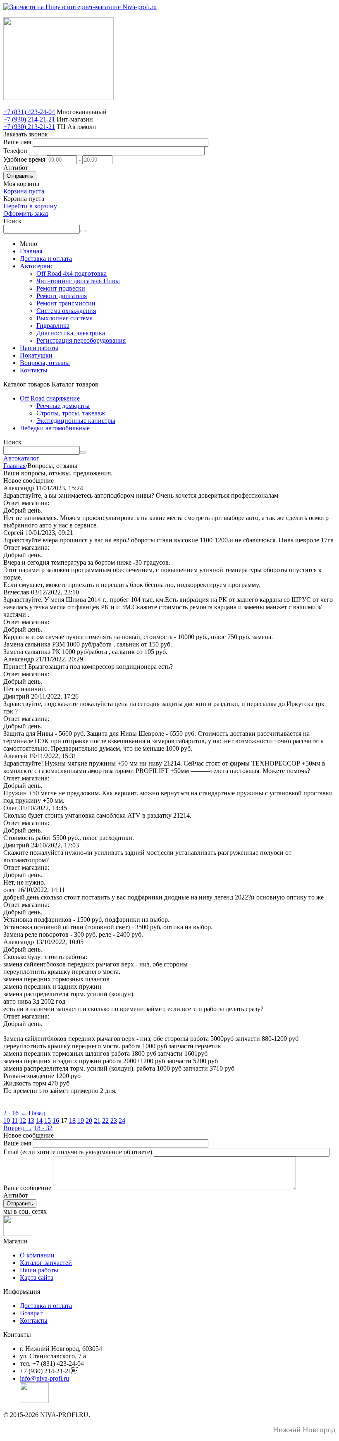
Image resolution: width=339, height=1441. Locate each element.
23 (113, 1120)
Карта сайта (36, 1277)
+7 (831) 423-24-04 (29, 111)
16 (56, 1120)
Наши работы (39, 347)
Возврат (31, 1313)
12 (22, 1120)
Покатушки (36, 355)
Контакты (34, 370)
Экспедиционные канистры (75, 420)
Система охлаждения (66, 310)
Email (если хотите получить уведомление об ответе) (77, 1151)
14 (39, 1120)
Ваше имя (17, 142)
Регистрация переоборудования (81, 340)
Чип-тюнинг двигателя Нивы (78, 280)
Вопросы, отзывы (45, 362)
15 (47, 1120)
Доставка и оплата (46, 258)
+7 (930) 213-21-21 (29, 126)
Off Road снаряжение (50, 398)
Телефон (15, 150)
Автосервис (36, 266)
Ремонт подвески (60, 288)
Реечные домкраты (63, 405)
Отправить (20, 176)
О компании (37, 1255)
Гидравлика (52, 325)
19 (80, 1120)
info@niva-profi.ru (44, 1378)
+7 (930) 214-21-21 (29, 119)
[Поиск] (83, 231)
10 (6, 1120)
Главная (31, 251)
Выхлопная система (64, 318)
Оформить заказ (25, 213)
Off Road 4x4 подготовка (71, 273)
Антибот (15, 167)
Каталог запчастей (46, 1262)
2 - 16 (11, 1113)
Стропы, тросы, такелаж (70, 413)
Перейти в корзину (30, 206)
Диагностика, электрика (70, 332)
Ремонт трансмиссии (65, 303)
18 (72, 1120)
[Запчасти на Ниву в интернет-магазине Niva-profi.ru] (80, 6)
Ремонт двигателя (61, 295)
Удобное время (24, 159)
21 (97, 1120)
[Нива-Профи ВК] (17, 1233)
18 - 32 (43, 1127)
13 (31, 1120)
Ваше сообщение (27, 1187)
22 (105, 1120)
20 (89, 1120)
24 (122, 1120)
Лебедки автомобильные (55, 428)
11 (15, 1120)
